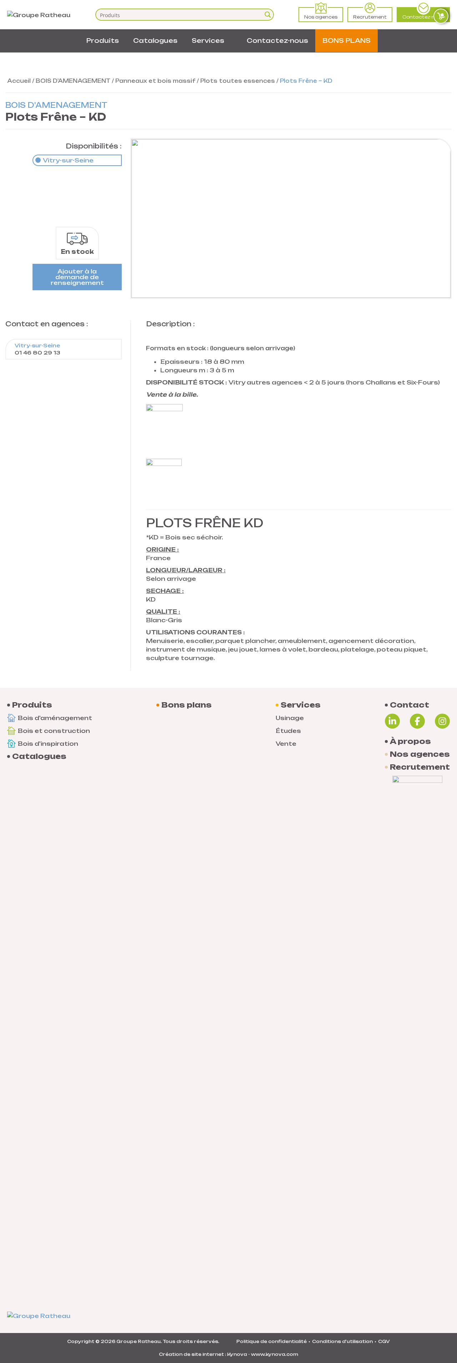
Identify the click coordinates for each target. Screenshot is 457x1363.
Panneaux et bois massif (155, 80)
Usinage (290, 717)
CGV (384, 1341)
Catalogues (155, 40)
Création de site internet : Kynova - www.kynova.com (228, 1354)
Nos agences (320, 17)
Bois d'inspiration (48, 743)
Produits (102, 40)
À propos (410, 741)
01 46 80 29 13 (37, 349)
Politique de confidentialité (271, 1341)
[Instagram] (442, 721)
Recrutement (370, 17)
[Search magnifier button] (267, 14)
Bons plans (186, 705)
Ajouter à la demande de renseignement (77, 277)
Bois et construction (54, 730)
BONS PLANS (346, 40)
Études (288, 730)
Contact (409, 705)
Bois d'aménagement (55, 717)
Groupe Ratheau (138, 1341)
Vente (286, 743)
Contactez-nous (423, 17)
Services (208, 40)
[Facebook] (417, 721)
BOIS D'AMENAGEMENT (73, 80)
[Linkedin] (392, 721)
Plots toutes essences (237, 80)
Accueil (19, 80)
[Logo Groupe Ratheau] (38, 14)
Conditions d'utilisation (342, 1341)
